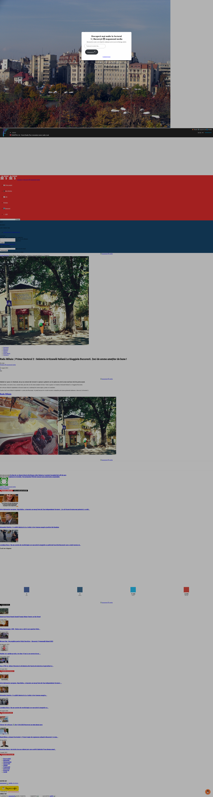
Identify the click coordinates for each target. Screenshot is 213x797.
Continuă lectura (106, 56)
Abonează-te (90, 52)
